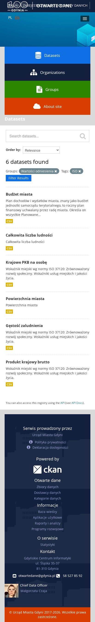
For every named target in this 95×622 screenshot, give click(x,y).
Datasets (52, 55)
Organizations (52, 72)
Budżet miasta (19, 194)
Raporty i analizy (47, 523)
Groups (52, 89)
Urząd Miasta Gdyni (47, 435)
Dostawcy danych (47, 492)
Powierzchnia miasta (25, 298)
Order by (13, 150)
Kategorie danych (47, 498)
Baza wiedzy (47, 511)
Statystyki (47, 544)
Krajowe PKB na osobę (26, 262)
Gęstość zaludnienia (24, 325)
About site (53, 106)
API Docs (77, 403)
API (62, 403)
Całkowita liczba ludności (29, 235)
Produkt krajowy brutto (28, 362)
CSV (9, 221)
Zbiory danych (48, 487)
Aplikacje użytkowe (47, 517)
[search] (83, 136)
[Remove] (55, 171)
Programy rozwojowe (48, 529)
